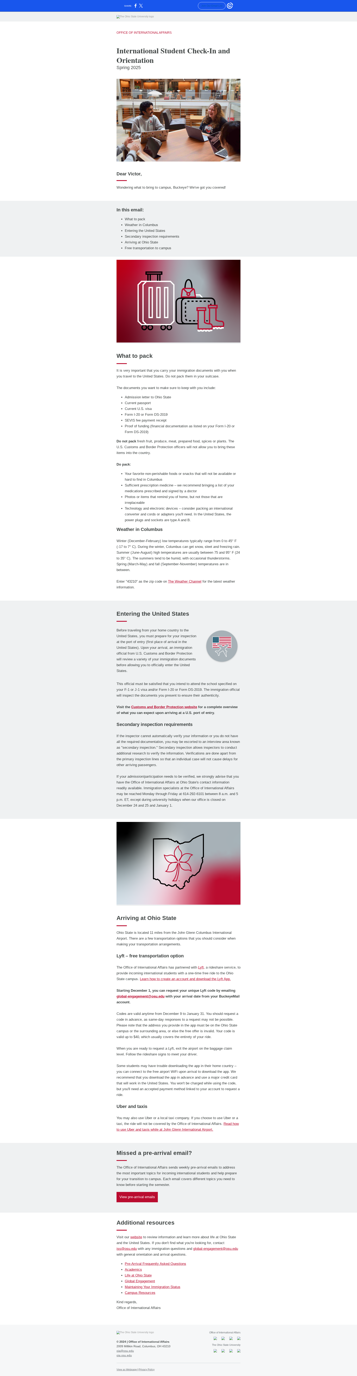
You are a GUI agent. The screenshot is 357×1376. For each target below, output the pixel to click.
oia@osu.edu (125, 1350)
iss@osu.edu (127, 1249)
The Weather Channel (184, 581)
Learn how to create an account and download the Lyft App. (185, 979)
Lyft (201, 967)
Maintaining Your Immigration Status (152, 1287)
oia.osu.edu (124, 1355)
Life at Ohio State (138, 1275)
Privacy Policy (147, 1369)
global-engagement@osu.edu (140, 996)
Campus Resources (140, 1293)
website (136, 1237)
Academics (133, 1270)
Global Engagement (140, 1281)
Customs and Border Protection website (164, 707)
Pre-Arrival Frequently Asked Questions (155, 1264)
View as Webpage (127, 1369)
